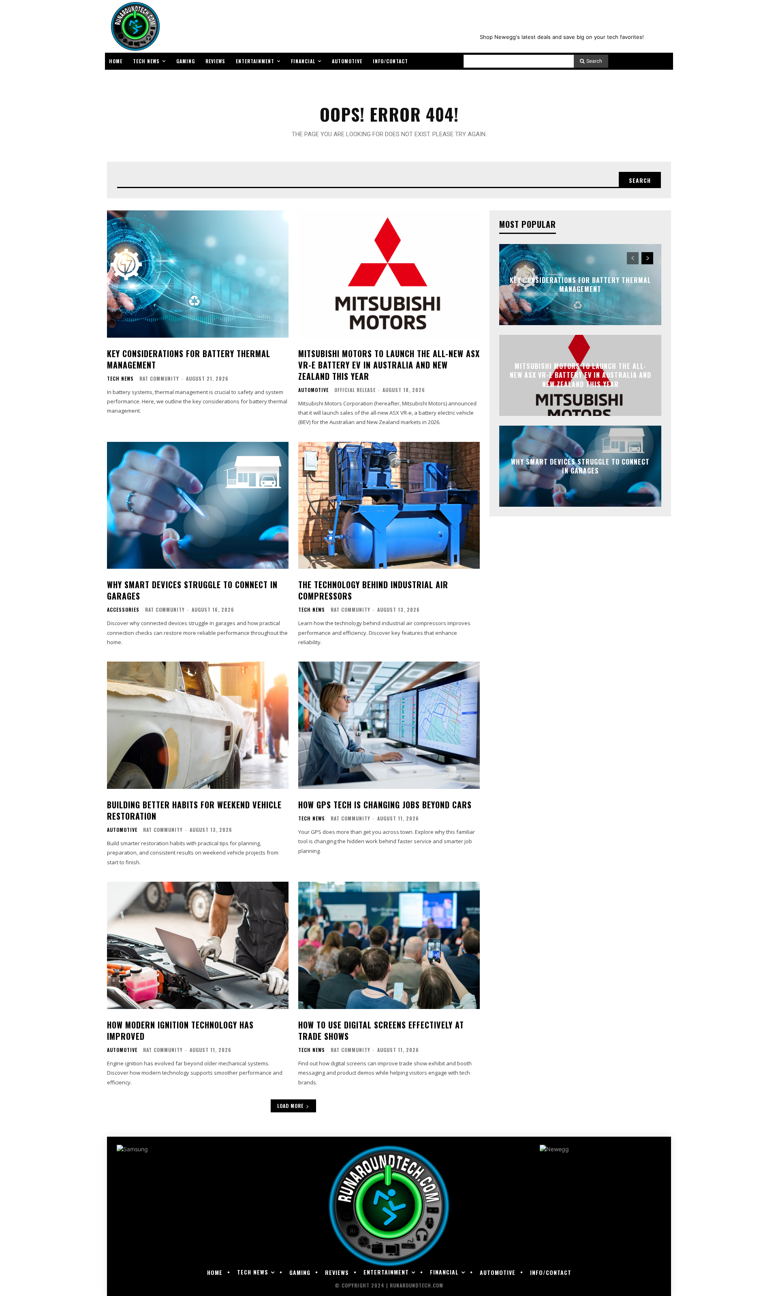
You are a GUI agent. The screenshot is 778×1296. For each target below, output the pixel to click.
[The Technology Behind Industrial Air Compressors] (389, 505)
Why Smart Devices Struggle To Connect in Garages (192, 590)
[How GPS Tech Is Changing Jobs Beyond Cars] (389, 725)
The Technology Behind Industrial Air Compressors (373, 590)
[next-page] (647, 258)
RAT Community (159, 378)
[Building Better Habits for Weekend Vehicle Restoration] (198, 725)
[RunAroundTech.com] (133, 26)
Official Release (355, 389)
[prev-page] (633, 258)
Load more (290, 1105)
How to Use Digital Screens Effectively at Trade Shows (381, 1030)
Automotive (313, 390)
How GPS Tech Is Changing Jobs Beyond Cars (385, 805)
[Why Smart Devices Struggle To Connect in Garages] (198, 505)
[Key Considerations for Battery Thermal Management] (198, 274)
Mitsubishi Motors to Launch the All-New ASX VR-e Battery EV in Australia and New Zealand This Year (389, 364)
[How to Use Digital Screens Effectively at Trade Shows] (389, 945)
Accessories (123, 609)
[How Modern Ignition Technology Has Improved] (198, 945)
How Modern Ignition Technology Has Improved (180, 1030)
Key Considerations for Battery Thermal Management (188, 359)
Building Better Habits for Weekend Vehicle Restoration (194, 810)
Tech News (120, 378)
